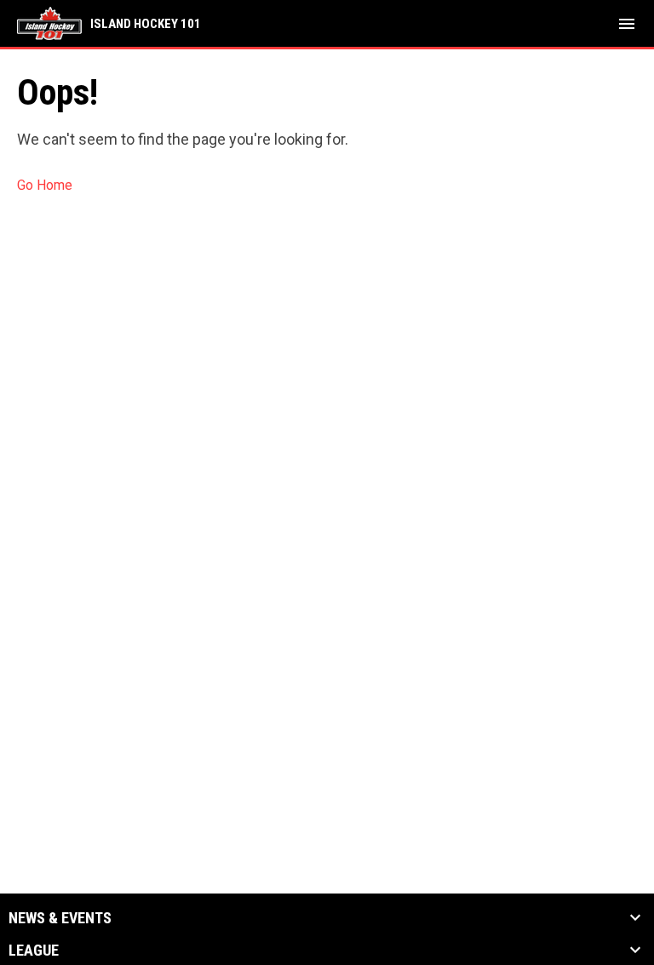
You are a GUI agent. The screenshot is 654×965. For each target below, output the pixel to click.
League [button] (34, 950)
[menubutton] (627, 24)
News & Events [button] (60, 918)
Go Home (44, 185)
